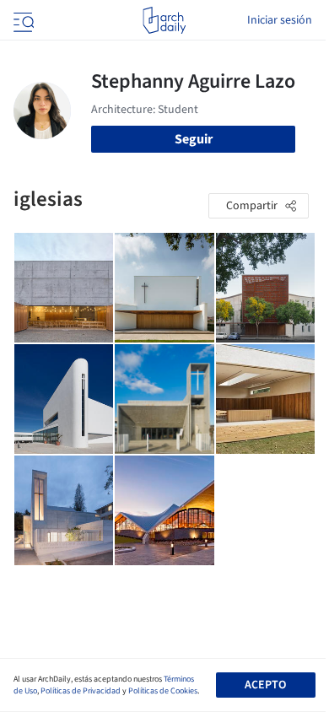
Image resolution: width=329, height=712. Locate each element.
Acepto (265, 685)
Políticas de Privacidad (80, 691)
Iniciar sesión (279, 20)
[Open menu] (22, 20)
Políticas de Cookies (162, 691)
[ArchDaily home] (164, 20)
